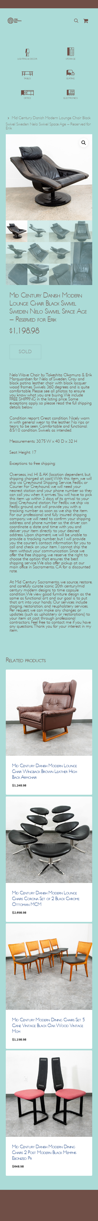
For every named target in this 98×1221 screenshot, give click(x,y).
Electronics (71, 98)
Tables (27, 79)
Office (27, 98)
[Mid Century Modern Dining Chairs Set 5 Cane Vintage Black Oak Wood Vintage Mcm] (49, 966)
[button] (83, 142)
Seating (70, 79)
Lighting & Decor (27, 59)
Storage (71, 59)
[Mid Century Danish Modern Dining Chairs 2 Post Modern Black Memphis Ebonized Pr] (49, 1093)
